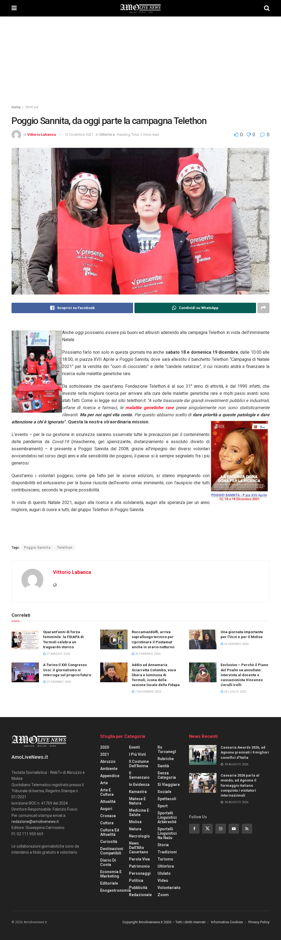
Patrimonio (139, 866)
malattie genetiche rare (149, 407)
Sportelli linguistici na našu (167, 833)
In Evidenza (139, 784)
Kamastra (138, 791)
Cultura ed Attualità (109, 832)
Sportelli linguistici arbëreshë (167, 817)
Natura (135, 829)
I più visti (137, 754)
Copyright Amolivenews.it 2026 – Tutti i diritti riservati (164, 922)
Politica (136, 880)
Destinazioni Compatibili (111, 850)
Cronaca (108, 816)
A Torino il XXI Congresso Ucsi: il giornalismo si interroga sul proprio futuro (67, 670)
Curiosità (108, 841)
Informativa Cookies (227, 922)
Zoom (163, 895)
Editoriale (109, 883)
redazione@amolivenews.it (35, 821)
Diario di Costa (108, 862)
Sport (163, 806)
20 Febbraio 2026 (147, 654)
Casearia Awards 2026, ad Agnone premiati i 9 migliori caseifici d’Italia (245, 752)
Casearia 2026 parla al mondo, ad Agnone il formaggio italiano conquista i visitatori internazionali (240, 785)
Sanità (163, 766)
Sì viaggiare (169, 784)
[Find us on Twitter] (207, 829)
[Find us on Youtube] (234, 829)
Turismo (165, 859)
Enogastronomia (115, 890)
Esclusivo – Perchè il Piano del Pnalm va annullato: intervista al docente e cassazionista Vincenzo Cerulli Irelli (244, 675)
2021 (104, 754)
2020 (104, 747)
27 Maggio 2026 (58, 654)
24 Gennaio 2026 (236, 644)
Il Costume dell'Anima (139, 763)
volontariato (169, 887)
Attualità (108, 801)
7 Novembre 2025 (147, 691)
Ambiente (108, 768)
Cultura (107, 823)
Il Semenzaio (139, 775)
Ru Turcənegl (167, 749)
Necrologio (139, 836)
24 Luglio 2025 (234, 691)
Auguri (106, 808)
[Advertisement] (140, 57)
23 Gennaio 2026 (58, 682)
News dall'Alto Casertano (138, 847)
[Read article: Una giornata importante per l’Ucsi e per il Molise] (203, 639)
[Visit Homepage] (140, 8)
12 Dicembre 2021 (79, 134)
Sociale (164, 791)
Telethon (64, 548)
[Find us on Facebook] (194, 829)
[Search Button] (266, 8)
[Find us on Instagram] (220, 829)
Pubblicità (138, 887)
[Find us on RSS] (247, 829)
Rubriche (166, 759)
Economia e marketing (111, 874)
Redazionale (140, 895)
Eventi (134, 747)
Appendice (109, 776)
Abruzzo (108, 761)
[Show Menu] (14, 8)
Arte (104, 783)
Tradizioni (167, 852)
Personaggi (140, 873)
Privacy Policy (258, 922)
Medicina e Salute (139, 812)
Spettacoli (167, 799)
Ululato (164, 873)
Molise (135, 822)
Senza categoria (167, 775)
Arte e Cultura (107, 792)
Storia (163, 845)
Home (16, 107)
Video (163, 880)
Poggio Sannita (37, 548)
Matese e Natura (137, 801)
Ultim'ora (31, 107)
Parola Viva (139, 859)
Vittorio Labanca (41, 134)
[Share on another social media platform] (263, 308)
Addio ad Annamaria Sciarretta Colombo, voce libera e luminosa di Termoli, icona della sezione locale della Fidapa (156, 675)
